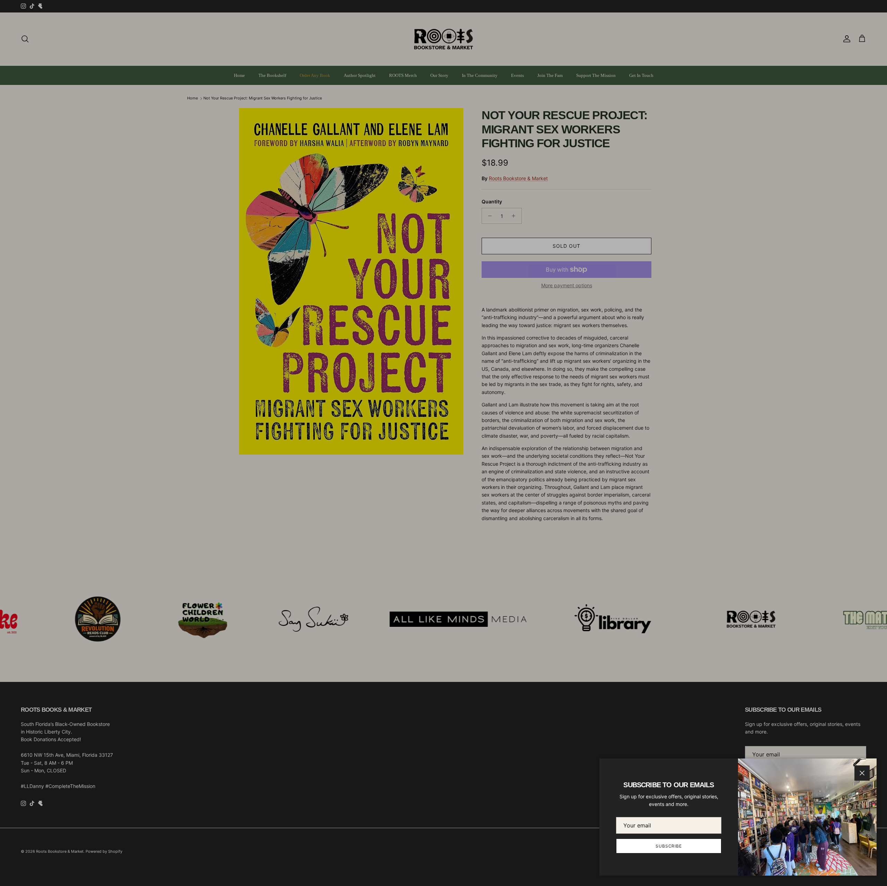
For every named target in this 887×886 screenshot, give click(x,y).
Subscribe (669, 846)
